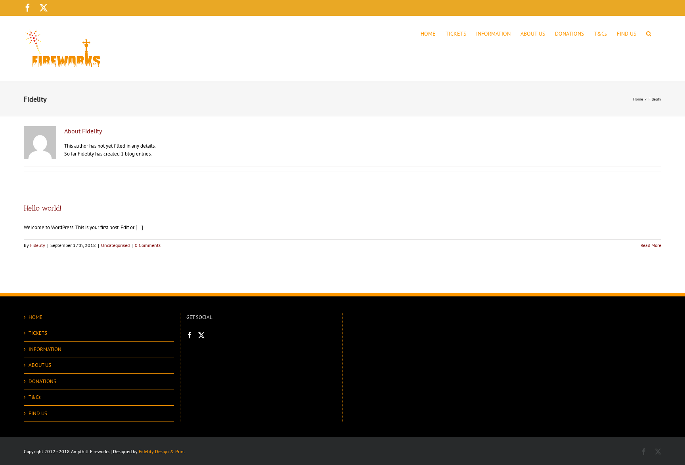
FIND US (38, 413)
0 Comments (148, 245)
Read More (651, 245)
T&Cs (34, 397)
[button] (648, 32)
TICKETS (38, 333)
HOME (35, 317)
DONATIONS (42, 381)
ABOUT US (40, 365)
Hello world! (42, 208)
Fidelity (37, 245)
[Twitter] (201, 335)
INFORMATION (45, 349)
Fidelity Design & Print (162, 451)
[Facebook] (189, 335)
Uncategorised (115, 245)
